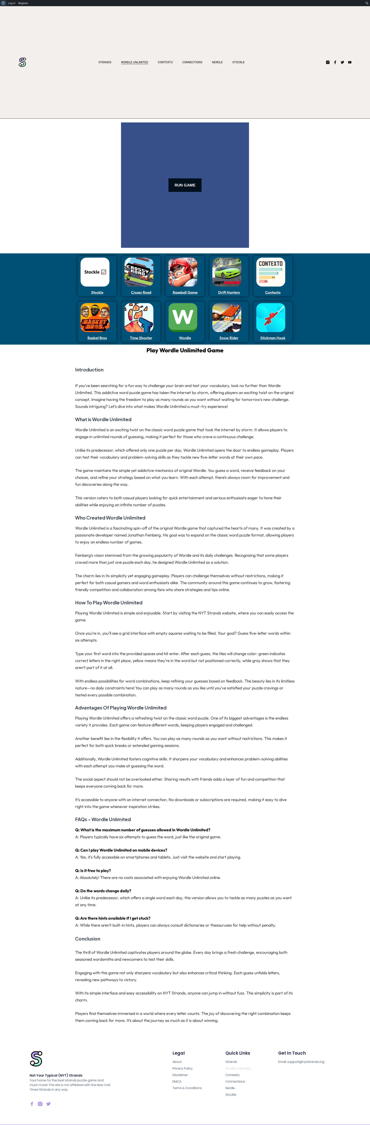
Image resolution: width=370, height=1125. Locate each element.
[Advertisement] (97, 180)
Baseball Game (185, 292)
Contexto (165, 62)
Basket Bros (97, 338)
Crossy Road (141, 292)
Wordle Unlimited (134, 62)
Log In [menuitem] (11, 3)
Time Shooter (141, 338)
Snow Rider (228, 338)
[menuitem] (3, 3)
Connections (192, 62)
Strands (104, 62)
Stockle (238, 62)
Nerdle (217, 62)
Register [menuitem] (23, 3)
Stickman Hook (272, 338)
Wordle (185, 338)
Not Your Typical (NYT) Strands (56, 1075)
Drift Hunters (229, 292)
